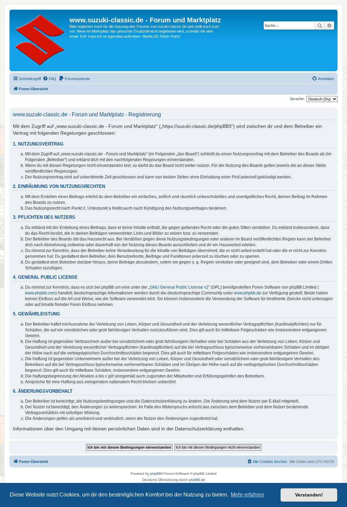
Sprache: (297, 99)
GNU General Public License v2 (179, 287)
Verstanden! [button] (309, 495)
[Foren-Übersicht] (40, 40)
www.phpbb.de (247, 293)
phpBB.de (197, 480)
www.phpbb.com (40, 293)
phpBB (155, 473)
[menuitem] (49, 79)
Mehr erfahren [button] (247, 495)
